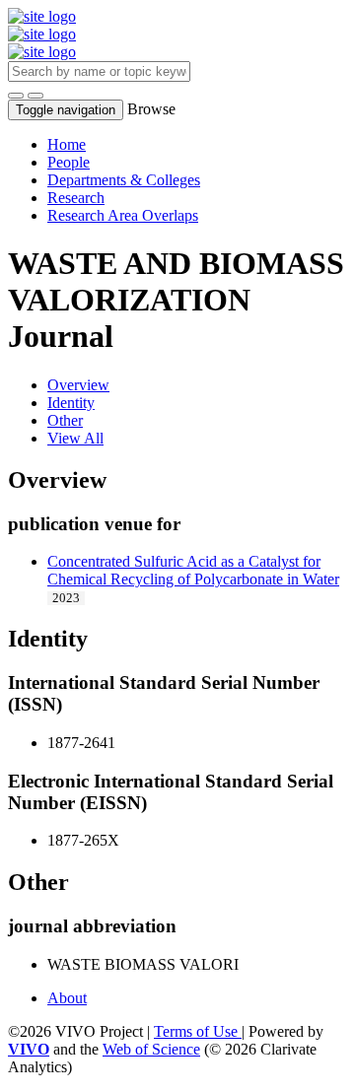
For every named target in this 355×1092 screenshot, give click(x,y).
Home (66, 144)
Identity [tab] (71, 402)
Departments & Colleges (123, 179)
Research (76, 197)
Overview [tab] (78, 384)
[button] (16, 96)
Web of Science (151, 1049)
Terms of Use (198, 1031)
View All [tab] (75, 438)
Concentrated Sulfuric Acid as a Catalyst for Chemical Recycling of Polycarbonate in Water (193, 570)
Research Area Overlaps (122, 215)
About (67, 998)
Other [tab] (65, 420)
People (68, 162)
